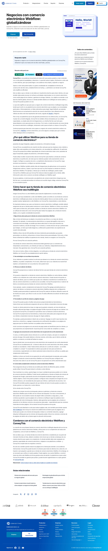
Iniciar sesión (79, 3)
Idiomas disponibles (44, 536)
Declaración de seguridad (94, 536)
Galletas (90, 534)
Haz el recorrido (28, 34)
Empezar (13, 34)
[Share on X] (20, 494)
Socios (57, 527)
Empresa (61, 3)
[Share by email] (35, 494)
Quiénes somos (59, 525)
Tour (40, 538)
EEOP (89, 531)
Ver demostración (29, 534)
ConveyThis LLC (97, 547)
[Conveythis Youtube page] (23, 547)
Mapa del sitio (58, 536)
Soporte (53, 3)
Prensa (57, 531)
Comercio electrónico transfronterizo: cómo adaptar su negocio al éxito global (25, 484)
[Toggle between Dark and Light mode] (72, 3)
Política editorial (91, 538)
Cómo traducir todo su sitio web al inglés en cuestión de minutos (39, 463)
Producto (26, 3)
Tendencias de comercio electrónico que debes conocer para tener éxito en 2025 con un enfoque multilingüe (53, 485)
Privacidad (90, 525)
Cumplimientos (91, 529)
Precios (46, 3)
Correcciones (91, 540)
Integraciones (36, 3)
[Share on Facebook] (24, 494)
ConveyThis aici (19, 459)
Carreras (57, 534)
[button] (101, 3)
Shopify (51, 113)
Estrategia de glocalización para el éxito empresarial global (53, 476)
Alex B (31, 51)
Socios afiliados (59, 529)
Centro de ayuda (75, 527)
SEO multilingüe (17, 409)
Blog (34, 51)
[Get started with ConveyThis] (85, 84)
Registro (90, 3)
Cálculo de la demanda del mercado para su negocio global (26, 476)
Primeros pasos (75, 525)
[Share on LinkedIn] (28, 494)
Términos (90, 527)
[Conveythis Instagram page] (19, 547)
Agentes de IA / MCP (44, 534)
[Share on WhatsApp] (32, 494)
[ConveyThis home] (8, 3)
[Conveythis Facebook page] (15, 547)
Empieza (13, 534)
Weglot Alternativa (75, 531)
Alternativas (74, 534)
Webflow (23, 130)
